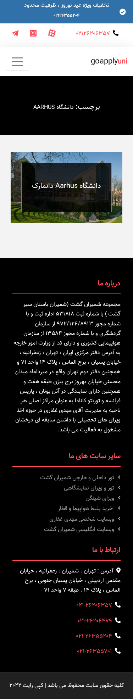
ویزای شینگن (99, 498)
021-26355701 (94, 651)
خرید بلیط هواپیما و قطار (86, 508)
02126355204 (66, 15)
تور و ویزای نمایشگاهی (89, 488)
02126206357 (93, 33)
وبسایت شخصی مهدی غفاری (81, 519)
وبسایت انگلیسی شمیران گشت (79, 529)
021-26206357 (94, 605)
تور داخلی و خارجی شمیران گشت (77, 478)
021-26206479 (94, 621)
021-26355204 (94, 636)
